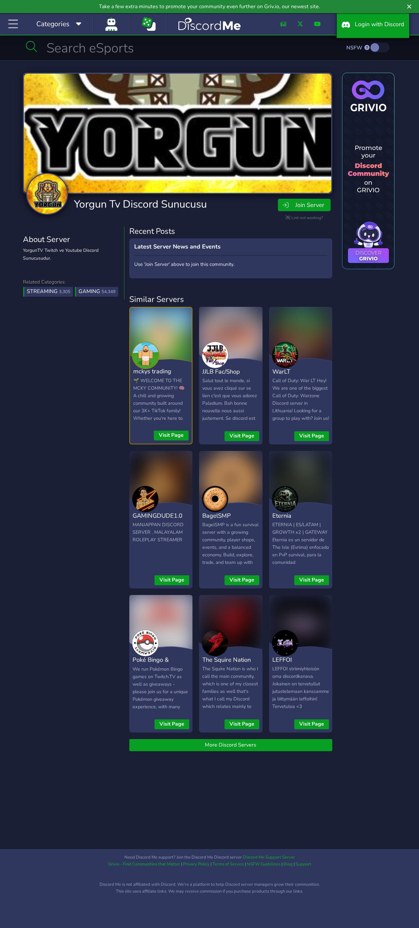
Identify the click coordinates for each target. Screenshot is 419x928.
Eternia (281, 515)
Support (303, 864)
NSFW (355, 47)
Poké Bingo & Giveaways (151, 664)
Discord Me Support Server (269, 857)
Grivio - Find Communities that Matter (144, 864)
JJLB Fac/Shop (221, 371)
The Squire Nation (226, 660)
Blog (288, 864)
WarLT (281, 371)
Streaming (48, 291)
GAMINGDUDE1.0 (157, 515)
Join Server (309, 205)
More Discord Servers (230, 745)
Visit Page (171, 435)
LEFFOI (282, 660)
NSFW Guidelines (264, 864)
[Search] (31, 46)
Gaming (97, 291)
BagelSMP (216, 515)
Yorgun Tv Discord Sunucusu (140, 204)
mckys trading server (152, 376)
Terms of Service (228, 864)
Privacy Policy (196, 864)
